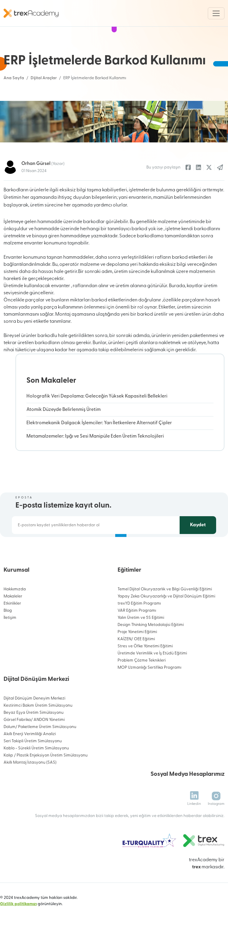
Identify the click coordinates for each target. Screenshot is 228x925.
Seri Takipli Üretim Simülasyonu (33, 741)
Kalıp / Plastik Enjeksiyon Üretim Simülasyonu (46, 755)
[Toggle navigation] (216, 13)
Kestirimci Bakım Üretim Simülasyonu (38, 705)
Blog (8, 610)
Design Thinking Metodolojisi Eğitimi (151, 625)
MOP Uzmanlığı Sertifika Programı (149, 667)
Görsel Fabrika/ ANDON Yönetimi (34, 720)
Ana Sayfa (14, 78)
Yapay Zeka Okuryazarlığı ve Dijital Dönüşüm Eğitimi (166, 596)
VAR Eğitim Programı (137, 610)
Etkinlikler (12, 603)
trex (196, 867)
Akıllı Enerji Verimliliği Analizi (30, 734)
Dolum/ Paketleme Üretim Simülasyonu (40, 727)
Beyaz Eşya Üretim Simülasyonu (34, 713)
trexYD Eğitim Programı (139, 603)
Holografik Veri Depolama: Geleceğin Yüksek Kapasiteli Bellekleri (96, 396)
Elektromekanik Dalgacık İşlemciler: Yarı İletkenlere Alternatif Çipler (99, 423)
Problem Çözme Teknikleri (142, 660)
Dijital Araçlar (44, 78)
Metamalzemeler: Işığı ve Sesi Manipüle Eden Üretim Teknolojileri (95, 436)
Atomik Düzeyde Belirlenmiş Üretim (63, 409)
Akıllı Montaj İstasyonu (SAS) (30, 762)
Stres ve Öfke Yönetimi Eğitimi (145, 646)
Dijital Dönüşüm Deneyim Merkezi (34, 698)
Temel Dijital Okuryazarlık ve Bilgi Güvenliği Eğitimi (165, 589)
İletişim (10, 618)
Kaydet (198, 525)
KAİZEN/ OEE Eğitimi (136, 639)
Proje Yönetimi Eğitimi (137, 632)
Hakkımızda (15, 589)
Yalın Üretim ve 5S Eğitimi (141, 618)
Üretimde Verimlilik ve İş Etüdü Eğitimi (152, 653)
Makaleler (13, 596)
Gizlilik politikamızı (18, 904)
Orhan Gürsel (42, 163)
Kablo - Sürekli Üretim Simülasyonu (36, 748)
